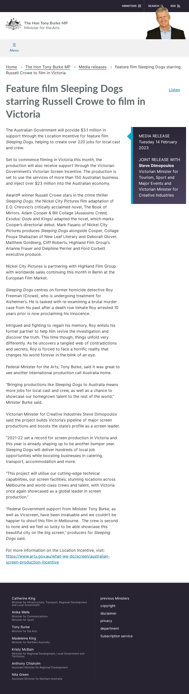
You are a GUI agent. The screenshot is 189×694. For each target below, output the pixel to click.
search (153, 6)
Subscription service (116, 636)
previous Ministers (114, 598)
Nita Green (37, 676)
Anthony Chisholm (40, 665)
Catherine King (49, 601)
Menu (14, 50)
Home (11, 66)
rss (173, 6)
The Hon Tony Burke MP (46, 25)
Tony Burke (24, 629)
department (109, 628)
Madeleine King (31, 640)
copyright (107, 606)
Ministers (129, 6)
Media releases (93, 66)
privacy (106, 621)
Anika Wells (30, 615)
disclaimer (108, 613)
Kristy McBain (48, 652)
